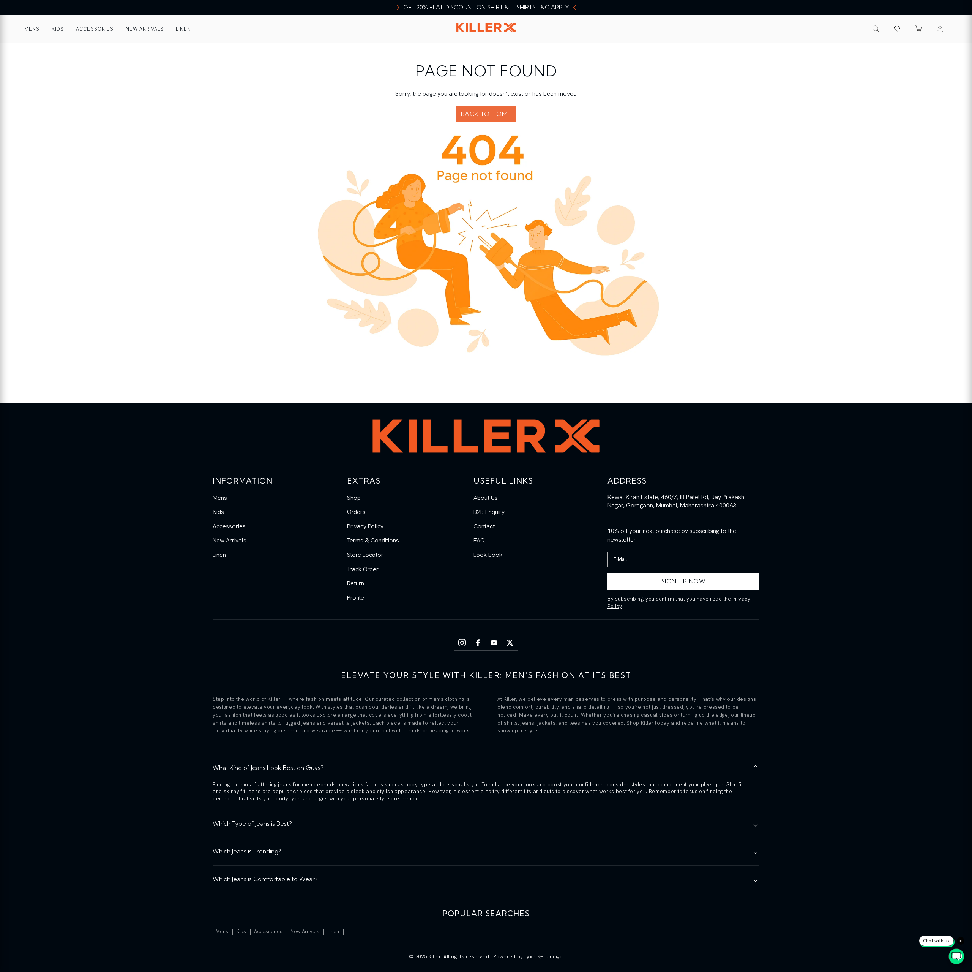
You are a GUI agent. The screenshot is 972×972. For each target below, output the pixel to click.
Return (355, 583)
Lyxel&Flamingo (544, 956)
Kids (58, 29)
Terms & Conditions (373, 540)
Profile (355, 598)
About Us (485, 498)
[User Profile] (940, 28)
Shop (354, 498)
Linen (183, 29)
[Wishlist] (897, 28)
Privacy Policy (365, 526)
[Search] (876, 28)
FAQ (479, 540)
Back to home (486, 114)
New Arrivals (145, 29)
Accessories (94, 29)
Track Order (363, 569)
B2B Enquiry (489, 512)
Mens (31, 29)
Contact (484, 526)
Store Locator (365, 555)
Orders (356, 512)
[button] (918, 28)
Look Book (487, 555)
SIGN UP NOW (683, 581)
